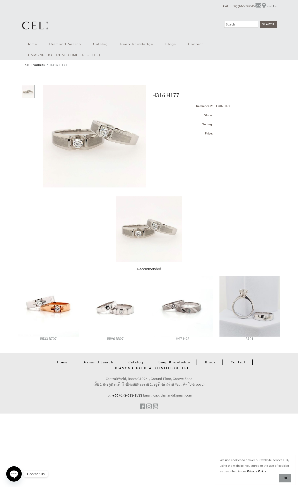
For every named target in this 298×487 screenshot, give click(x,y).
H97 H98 (182, 339)
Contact (195, 44)
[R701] (249, 306)
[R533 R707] (48, 306)
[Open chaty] (14, 474)
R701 (249, 339)
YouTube (155, 406)
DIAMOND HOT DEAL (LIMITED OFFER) (63, 55)
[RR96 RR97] (115, 306)
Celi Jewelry (34, 25)
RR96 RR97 (115, 339)
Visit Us (272, 6)
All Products (35, 65)
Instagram (149, 406)
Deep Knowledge (136, 44)
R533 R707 (48, 339)
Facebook (142, 406)
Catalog (100, 44)
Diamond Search (65, 44)
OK (285, 478)
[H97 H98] (182, 306)
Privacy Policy (256, 471)
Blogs (170, 44)
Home (32, 44)
